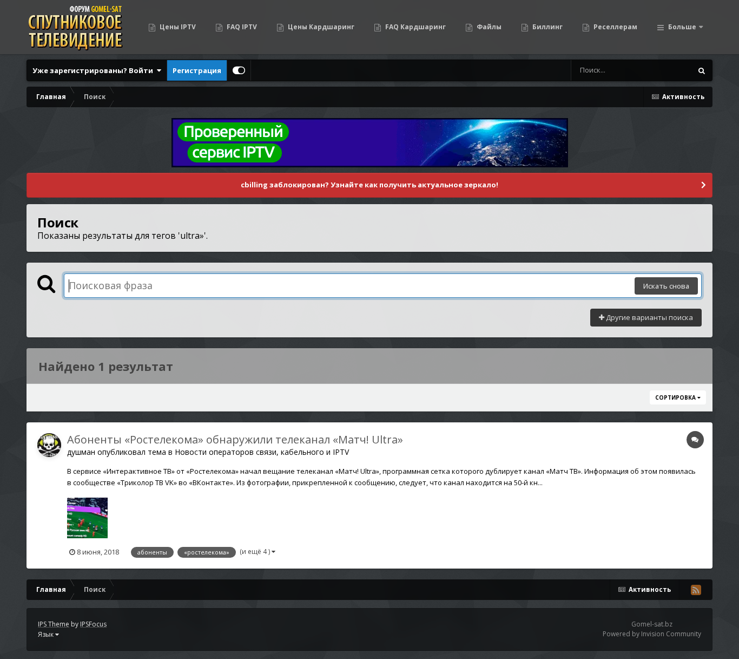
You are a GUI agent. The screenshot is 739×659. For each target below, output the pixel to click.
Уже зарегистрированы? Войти (94, 70)
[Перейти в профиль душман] (49, 445)
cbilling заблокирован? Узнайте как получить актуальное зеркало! (369, 185)
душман (81, 452)
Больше (682, 26)
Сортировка (676, 397)
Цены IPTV (177, 26)
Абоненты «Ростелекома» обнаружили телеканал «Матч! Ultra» (235, 439)
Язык (46, 634)
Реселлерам (614, 26)
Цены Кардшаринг (320, 26)
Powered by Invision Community (652, 633)
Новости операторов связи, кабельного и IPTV (262, 452)
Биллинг (547, 26)
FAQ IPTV (241, 26)
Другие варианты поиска (648, 317)
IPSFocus (93, 624)
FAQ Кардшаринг (415, 26)
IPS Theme (53, 624)
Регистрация (197, 70)
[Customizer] (238, 70)
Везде (667, 70)
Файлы (488, 26)
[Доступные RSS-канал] (695, 589)
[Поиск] (701, 70)
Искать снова (666, 286)
